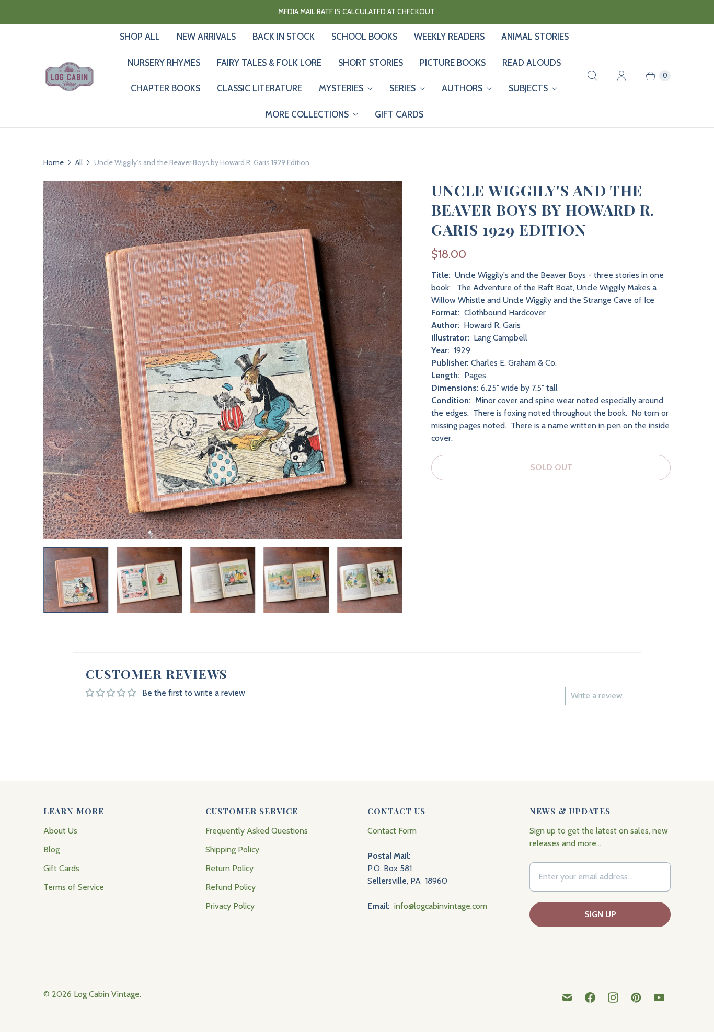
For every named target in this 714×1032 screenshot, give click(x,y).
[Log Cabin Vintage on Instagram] (613, 997)
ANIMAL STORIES (535, 36)
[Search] (592, 75)
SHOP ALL (140, 36)
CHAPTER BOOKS (165, 88)
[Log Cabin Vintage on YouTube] (659, 997)
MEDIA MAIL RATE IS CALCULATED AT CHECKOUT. (357, 11)
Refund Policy (230, 887)
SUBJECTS (528, 88)
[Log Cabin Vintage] (69, 76)
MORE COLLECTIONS (307, 114)
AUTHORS (462, 88)
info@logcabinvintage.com (440, 906)
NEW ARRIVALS (206, 36)
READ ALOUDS (531, 62)
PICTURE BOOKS (453, 62)
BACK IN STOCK (283, 36)
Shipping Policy (232, 849)
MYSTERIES (341, 88)
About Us (60, 831)
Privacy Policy (230, 906)
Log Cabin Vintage (107, 994)
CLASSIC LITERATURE (259, 88)
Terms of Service (73, 887)
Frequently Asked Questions (256, 831)
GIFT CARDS (399, 114)
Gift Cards (61, 868)
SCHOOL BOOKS (364, 36)
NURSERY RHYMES (164, 62)
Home (53, 162)
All (79, 162)
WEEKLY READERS (449, 36)
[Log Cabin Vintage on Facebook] (590, 997)
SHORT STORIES (370, 62)
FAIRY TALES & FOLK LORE (269, 62)
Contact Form (392, 831)
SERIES (402, 88)
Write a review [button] (597, 695)
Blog (51, 849)
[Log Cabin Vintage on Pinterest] (636, 997)
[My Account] (621, 75)
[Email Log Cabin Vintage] (567, 997)
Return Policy (229, 868)
